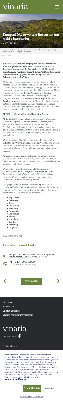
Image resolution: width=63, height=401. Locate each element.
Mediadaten (8, 307)
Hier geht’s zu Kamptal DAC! (23, 263)
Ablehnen (49, 388)
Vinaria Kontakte (11, 311)
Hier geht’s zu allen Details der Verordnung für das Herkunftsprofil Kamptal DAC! (32, 256)
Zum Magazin (31, 281)
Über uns (7, 302)
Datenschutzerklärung (15, 379)
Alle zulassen (32, 388)
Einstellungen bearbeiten (31, 397)
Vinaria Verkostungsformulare (18, 315)
